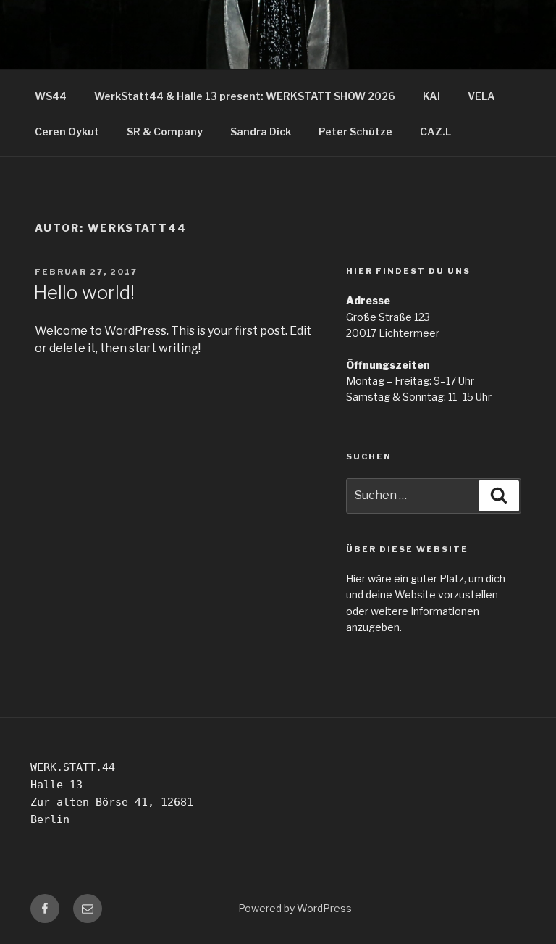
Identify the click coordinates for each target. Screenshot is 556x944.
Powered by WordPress (295, 908)
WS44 (51, 96)
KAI (431, 96)
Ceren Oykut (67, 131)
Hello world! (84, 292)
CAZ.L (435, 131)
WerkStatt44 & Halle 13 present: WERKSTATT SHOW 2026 (244, 96)
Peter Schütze (355, 131)
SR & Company (165, 131)
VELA (481, 96)
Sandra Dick (260, 131)
